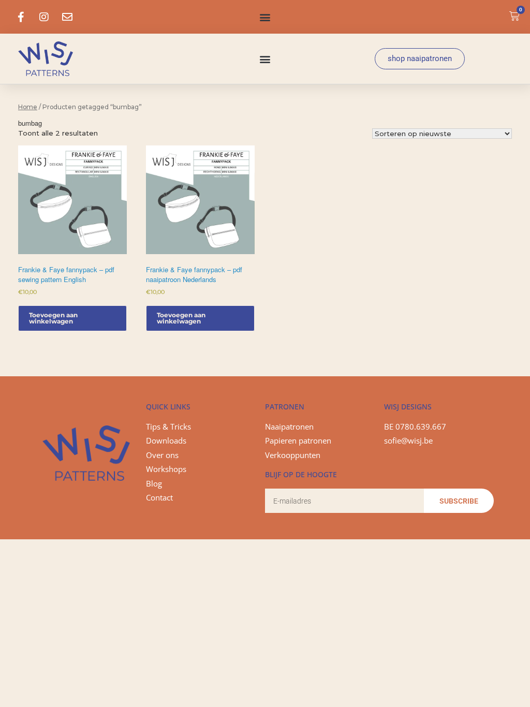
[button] (264, 16)
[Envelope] (67, 17)
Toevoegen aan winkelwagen (53, 318)
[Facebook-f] (20, 17)
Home (27, 107)
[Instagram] (44, 17)
